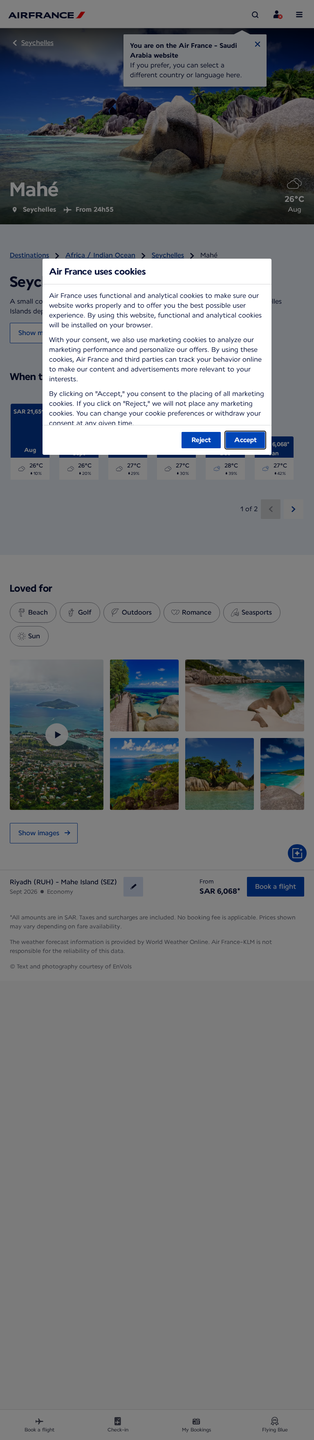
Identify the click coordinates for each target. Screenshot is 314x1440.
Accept (245, 440)
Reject (201, 440)
